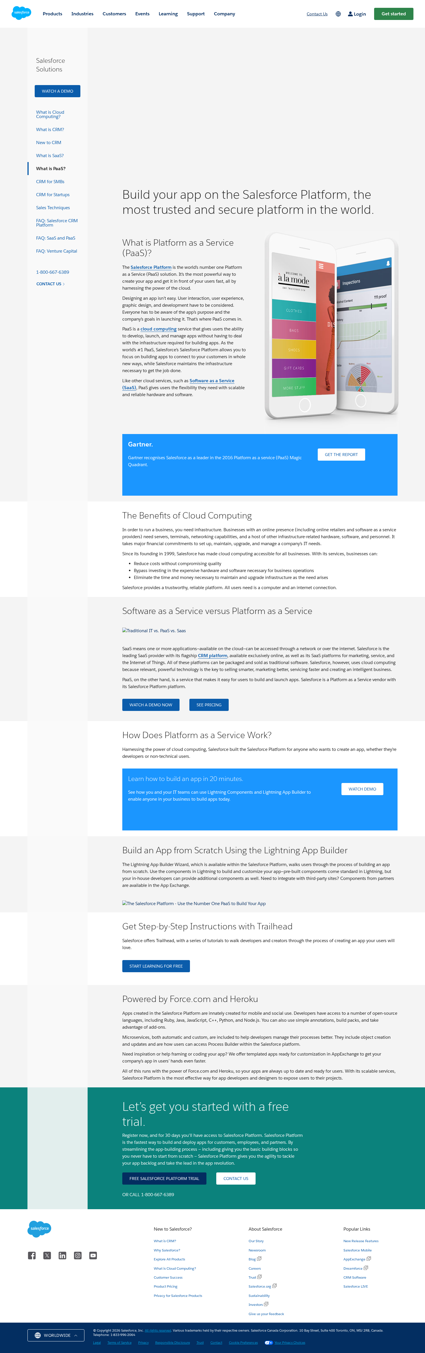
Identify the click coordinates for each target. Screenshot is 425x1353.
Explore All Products (169, 1259)
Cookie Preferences (243, 1343)
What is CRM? (50, 129)
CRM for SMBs (50, 181)
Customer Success (168, 1277)
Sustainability (259, 1295)
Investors (256, 1304)
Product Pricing (166, 1286)
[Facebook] (32, 1254)
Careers (255, 1268)
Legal (97, 1343)
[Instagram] (78, 1254)
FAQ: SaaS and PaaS (55, 238)
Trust (252, 1277)
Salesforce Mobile (357, 1250)
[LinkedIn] (63, 1254)
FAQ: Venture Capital (56, 251)
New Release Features (360, 1240)
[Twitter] (48, 1254)
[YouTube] (93, 1254)
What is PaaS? (51, 168)
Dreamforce (353, 1268)
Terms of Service (120, 1343)
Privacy (143, 1343)
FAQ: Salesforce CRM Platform (57, 223)
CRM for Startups (53, 194)
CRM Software (354, 1277)
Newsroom (257, 1250)
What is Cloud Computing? (50, 114)
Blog (252, 1259)
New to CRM (48, 142)
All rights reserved (158, 1330)
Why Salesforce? (167, 1250)
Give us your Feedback (266, 1313)
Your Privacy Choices (290, 1343)
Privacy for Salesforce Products (178, 1295)
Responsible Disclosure (172, 1343)
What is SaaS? (50, 155)
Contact (216, 1343)
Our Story (256, 1240)
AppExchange (354, 1259)
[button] (55, 1335)
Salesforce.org (260, 1286)
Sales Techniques (53, 207)
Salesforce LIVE (355, 1286)
